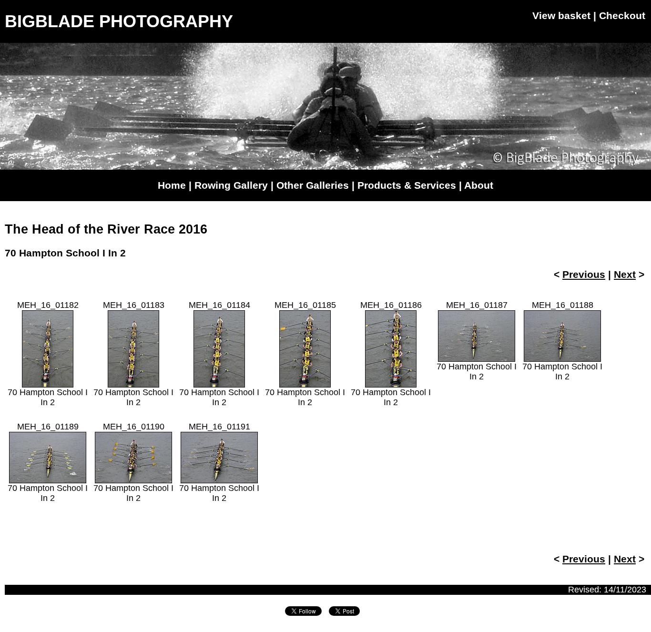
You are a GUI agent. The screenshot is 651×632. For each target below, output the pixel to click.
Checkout (622, 15)
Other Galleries (312, 185)
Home (172, 185)
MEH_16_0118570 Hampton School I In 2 (305, 353)
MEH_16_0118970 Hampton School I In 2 (48, 462)
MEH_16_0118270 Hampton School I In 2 (48, 353)
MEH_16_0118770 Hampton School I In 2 (477, 340)
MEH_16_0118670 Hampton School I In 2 (391, 353)
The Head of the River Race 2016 (106, 229)
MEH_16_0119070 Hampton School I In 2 (133, 462)
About (478, 185)
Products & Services (406, 185)
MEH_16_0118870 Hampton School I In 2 (562, 340)
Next (625, 274)
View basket (561, 15)
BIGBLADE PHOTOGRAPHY (119, 21)
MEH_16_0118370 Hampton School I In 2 (133, 353)
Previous (583, 274)
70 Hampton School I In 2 (65, 252)
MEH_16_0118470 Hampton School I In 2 (219, 353)
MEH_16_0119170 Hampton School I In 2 (219, 462)
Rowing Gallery (231, 185)
